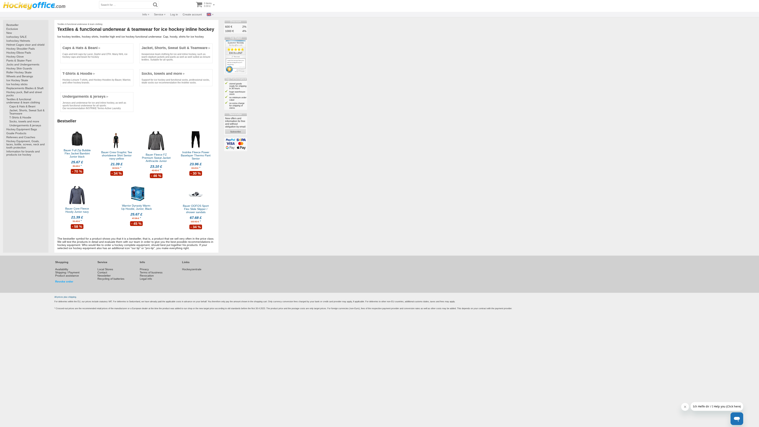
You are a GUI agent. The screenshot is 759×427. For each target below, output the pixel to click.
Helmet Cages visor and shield (25, 44)
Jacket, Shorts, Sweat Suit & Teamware (26, 112)
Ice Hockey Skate (17, 80)
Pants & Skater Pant (18, 60)
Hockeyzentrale (191, 269)
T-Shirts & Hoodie (20, 117)
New (9, 32)
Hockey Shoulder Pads (20, 48)
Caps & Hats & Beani (22, 106)
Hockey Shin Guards (19, 68)
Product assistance (67, 275)
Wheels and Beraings (19, 76)
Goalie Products (16, 133)
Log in (174, 14)
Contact (102, 272)
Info (144, 14)
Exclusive (12, 28)
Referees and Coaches (20, 137)
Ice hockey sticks (16, 84)
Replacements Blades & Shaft (24, 88)
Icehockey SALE (16, 36)
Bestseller (12, 24)
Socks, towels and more (24, 121)
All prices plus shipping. (65, 297)
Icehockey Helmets (18, 40)
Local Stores (105, 269)
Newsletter (104, 275)
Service (158, 14)
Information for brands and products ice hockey (23, 153)
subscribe (235, 131)
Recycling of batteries (110, 278)
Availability (61, 269)
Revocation (147, 275)
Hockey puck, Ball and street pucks (24, 94)
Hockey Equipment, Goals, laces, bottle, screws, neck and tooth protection (25, 144)
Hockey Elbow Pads (18, 52)
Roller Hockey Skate (19, 72)
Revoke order (64, 281)
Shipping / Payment (67, 272)
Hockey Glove (15, 56)
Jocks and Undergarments (22, 64)
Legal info (146, 278)
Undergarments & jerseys (25, 125)
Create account (192, 14)
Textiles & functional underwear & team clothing (23, 101)
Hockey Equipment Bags (21, 129)
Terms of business (151, 272)
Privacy (144, 269)
